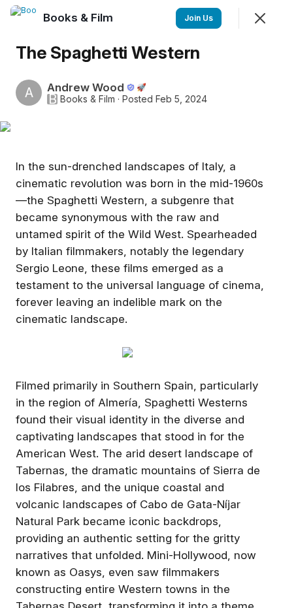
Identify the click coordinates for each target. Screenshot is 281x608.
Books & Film (87, 99)
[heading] (79, 17)
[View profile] (23, 18)
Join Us (198, 18)
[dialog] (140, 304)
